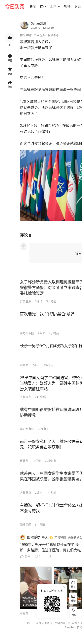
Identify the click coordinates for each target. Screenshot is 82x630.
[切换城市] (59, 6)
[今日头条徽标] (15, 6)
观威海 (24, 365)
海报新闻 (25, 524)
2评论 (35, 365)
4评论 (41, 333)
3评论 (38, 301)
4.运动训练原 (44, 623)
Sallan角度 (38, 23)
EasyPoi (70, 627)
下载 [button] (72, 611)
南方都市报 (27, 333)
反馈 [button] (73, 600)
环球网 (24, 461)
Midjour (60, 623)
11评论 (36, 461)
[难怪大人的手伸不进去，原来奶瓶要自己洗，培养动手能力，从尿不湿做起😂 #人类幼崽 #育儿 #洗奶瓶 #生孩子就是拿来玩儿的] (36, 588)
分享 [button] (10, 87)
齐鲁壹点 (25, 301)
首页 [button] (73, 587)
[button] (32, 6)
